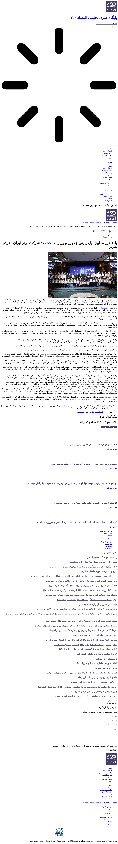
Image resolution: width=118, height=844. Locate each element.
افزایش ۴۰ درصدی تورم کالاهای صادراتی (98, 571)
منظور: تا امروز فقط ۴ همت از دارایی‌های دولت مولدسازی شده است (85, 644)
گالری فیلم (108, 185)
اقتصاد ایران (107, 151)
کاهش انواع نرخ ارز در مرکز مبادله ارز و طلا (97, 677)
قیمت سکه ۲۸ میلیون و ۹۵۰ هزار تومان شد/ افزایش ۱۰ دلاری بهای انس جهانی (82, 672)
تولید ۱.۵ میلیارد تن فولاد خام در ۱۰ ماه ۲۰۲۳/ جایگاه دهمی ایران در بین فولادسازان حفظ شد (75, 625)
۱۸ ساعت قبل (111, 507)
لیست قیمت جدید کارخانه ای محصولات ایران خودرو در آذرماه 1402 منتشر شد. (81, 621)
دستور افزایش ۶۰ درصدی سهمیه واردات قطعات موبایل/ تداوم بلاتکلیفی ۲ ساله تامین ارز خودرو (74, 576)
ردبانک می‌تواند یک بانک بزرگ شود (101, 557)
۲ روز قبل (113, 527)
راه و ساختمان (107, 155)
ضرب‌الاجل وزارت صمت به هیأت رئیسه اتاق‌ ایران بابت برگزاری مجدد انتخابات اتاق (80, 590)
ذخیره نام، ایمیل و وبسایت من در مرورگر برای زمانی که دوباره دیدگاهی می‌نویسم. (83, 746)
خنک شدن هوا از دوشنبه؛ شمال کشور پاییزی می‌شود (93, 444)
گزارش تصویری (106, 183)
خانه (110, 149)
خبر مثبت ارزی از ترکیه (106, 658)
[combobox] (106, 25)
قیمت (110, 162)
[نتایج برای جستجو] (59, 85)
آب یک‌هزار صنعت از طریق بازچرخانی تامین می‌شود (93, 682)
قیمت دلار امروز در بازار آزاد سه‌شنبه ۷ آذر (98, 604)
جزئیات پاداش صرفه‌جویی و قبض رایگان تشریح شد (94, 691)
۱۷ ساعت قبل (111, 449)
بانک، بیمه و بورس (105, 153)
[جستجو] (116, 145)
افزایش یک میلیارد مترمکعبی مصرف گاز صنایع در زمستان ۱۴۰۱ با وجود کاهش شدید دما (77, 687)
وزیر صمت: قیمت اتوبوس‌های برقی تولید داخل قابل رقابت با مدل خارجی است (81, 581)
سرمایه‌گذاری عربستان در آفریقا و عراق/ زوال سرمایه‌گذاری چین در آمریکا (83, 630)
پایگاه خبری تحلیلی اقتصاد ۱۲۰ (94, 17)
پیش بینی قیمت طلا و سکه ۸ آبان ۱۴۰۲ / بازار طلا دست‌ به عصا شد (87, 599)
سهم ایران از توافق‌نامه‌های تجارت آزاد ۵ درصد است (93, 562)
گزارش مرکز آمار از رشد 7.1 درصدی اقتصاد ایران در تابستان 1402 (87, 649)
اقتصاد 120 (104, 308)
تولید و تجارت (107, 160)
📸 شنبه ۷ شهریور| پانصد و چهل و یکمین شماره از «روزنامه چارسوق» (85, 503)
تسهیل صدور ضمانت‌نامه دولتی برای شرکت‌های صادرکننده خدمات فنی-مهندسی (81, 595)
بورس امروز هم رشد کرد (106, 668)
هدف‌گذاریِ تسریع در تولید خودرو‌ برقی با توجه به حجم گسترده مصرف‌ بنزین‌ (83, 585)
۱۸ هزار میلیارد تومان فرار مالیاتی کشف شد (97, 654)
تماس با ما (108, 190)
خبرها (105, 237)
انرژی (110, 158)
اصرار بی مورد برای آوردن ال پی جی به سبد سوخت (93, 635)
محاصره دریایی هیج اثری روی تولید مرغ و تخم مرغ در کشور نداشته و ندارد (84, 464)
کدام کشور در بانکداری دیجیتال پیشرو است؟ (97, 663)
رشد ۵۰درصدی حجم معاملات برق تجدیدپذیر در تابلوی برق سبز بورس (86, 696)
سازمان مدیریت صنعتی (85, 412)
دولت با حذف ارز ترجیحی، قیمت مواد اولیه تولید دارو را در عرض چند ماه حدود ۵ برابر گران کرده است (71, 483)
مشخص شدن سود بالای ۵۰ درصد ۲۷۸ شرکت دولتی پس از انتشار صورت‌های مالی (80, 640)
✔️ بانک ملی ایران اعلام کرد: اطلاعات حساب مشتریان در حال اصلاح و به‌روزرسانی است (77, 522)
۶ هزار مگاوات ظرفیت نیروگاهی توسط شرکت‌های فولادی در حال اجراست (83, 566)
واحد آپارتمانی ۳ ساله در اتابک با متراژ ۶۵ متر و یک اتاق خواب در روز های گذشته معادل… (77, 609)
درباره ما (109, 188)
